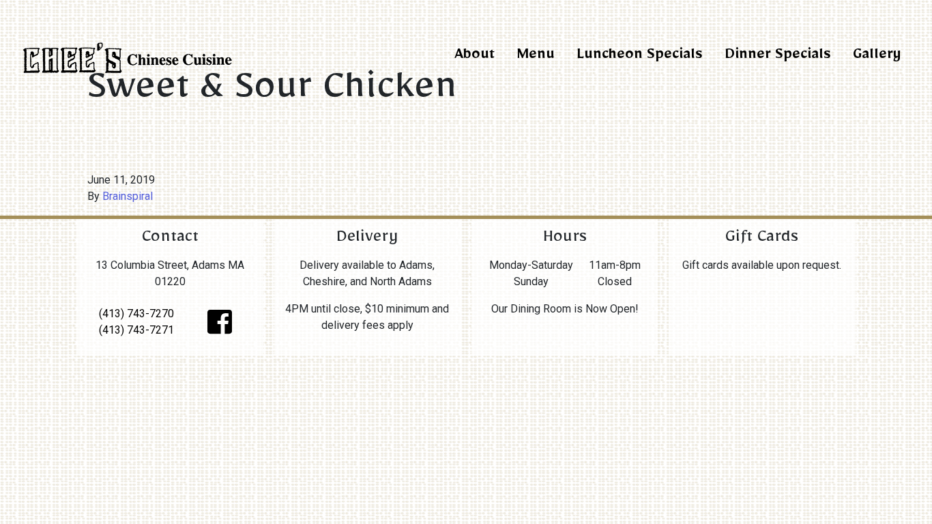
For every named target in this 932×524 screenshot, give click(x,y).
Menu (535, 57)
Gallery (877, 57)
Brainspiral (127, 196)
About (474, 57)
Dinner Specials (778, 57)
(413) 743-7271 (136, 329)
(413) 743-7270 (136, 313)
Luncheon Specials (640, 57)
